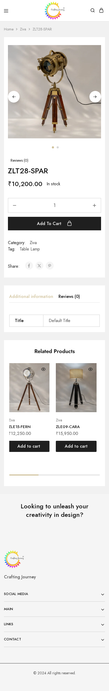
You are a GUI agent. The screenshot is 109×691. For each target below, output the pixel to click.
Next (95, 97)
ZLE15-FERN (19, 427)
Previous (14, 97)
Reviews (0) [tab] (69, 296)
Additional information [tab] (31, 296)
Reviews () (19, 160)
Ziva (23, 29)
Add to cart (50, 224)
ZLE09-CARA (68, 427)
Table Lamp (30, 249)
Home (8, 29)
